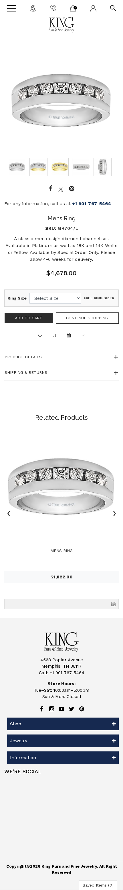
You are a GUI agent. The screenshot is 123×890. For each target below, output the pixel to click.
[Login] (93, 8)
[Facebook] (51, 188)
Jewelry (18, 740)
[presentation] (8, 514)
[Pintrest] (71, 188)
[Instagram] (51, 709)
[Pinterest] (81, 709)
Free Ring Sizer (99, 298)
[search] (113, 8)
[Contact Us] (33, 8)
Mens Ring (61, 550)
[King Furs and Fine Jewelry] (61, 24)
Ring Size (17, 298)
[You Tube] (61, 709)
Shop (15, 723)
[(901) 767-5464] (53, 8)
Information (23, 757)
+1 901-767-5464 (91, 203)
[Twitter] (60, 188)
